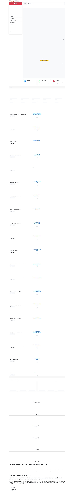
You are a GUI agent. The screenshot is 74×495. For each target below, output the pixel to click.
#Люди (44, 5)
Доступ (28, 80)
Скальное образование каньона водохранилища (18, 114)
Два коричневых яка (13, 141)
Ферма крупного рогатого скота (15, 223)
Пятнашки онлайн (13, 489)
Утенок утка (12, 168)
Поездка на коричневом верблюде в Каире (17, 345)
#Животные (25, 5)
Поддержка (44, 80)
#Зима (52, 5)
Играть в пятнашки (44, 60)
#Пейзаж (35, 5)
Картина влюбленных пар (14, 250)
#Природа (31, 5)
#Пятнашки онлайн (31, 6)
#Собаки (56, 5)
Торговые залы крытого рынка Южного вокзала (18, 264)
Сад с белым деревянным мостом (15, 291)
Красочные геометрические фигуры (16, 318)
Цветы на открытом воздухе (14, 182)
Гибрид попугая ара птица (14, 236)
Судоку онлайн (12, 490)
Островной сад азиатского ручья (15, 209)
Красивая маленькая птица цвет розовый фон (17, 277)
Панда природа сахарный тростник (16, 155)
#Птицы (40, 5)
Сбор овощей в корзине (14, 359)
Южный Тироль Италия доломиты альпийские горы (18, 127)
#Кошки (48, 5)
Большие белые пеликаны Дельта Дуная (16, 332)
